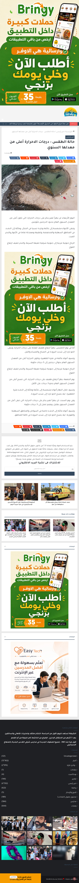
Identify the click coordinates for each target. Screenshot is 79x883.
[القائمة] (2, 119)
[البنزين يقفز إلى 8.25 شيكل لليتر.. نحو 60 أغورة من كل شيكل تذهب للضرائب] (64, 525)
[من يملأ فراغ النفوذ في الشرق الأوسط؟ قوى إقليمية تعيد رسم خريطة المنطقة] (65, 838)
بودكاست (72, 774)
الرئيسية (69, 132)
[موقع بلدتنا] (71, 111)
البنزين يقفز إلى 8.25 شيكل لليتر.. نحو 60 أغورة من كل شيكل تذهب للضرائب (38, 124)
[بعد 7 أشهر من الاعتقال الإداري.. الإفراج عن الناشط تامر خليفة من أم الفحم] (39, 823)
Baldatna (60, 879)
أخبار (74, 761)
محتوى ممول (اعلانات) (66, 797)
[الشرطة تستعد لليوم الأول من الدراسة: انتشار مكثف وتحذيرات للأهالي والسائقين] (65, 823)
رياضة (74, 788)
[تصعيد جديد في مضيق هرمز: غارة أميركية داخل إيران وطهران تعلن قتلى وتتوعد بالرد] (39, 525)
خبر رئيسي (60, 132)
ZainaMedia (49, 879)
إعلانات (73, 770)
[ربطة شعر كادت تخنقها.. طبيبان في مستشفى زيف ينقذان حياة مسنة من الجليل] (13, 853)
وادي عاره (71, 765)
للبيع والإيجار (71, 793)
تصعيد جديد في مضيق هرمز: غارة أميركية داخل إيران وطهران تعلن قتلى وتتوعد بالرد (40, 534)
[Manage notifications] (74, 878)
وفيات (73, 806)
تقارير (74, 779)
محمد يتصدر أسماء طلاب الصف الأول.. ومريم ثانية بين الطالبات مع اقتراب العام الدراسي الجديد (15, 534)
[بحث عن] (77, 119)
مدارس (73, 802)
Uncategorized (70, 756)
